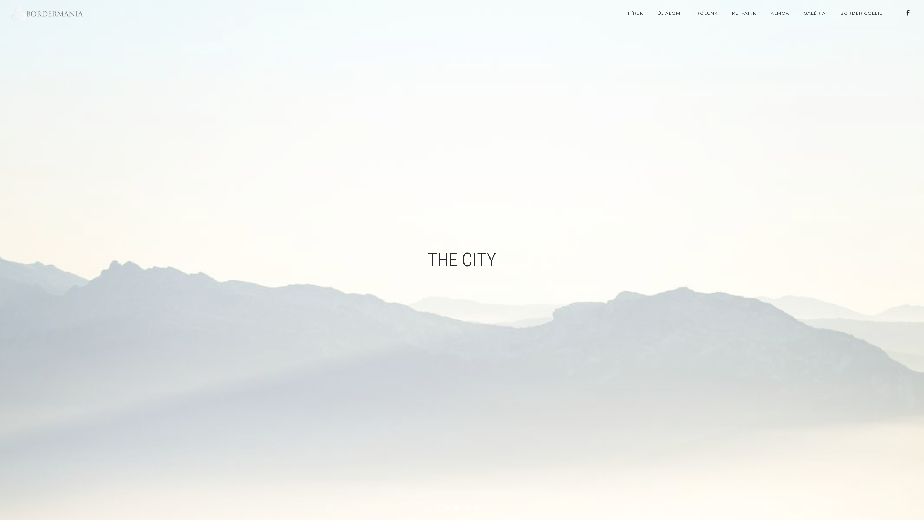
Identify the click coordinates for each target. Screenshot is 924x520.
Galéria (814, 13)
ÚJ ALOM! (670, 13)
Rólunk (707, 13)
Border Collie (861, 13)
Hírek (635, 13)
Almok (780, 13)
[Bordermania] (907, 13)
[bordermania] (47, 13)
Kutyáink (744, 13)
